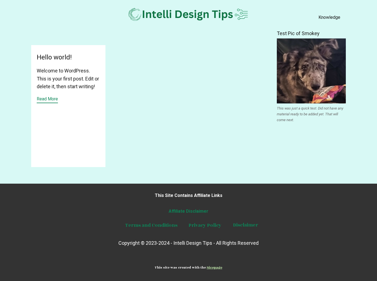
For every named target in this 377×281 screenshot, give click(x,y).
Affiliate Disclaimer (188, 211)
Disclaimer (245, 225)
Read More (47, 99)
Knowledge (329, 17)
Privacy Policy (204, 225)
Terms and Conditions (150, 225)
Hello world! (54, 57)
